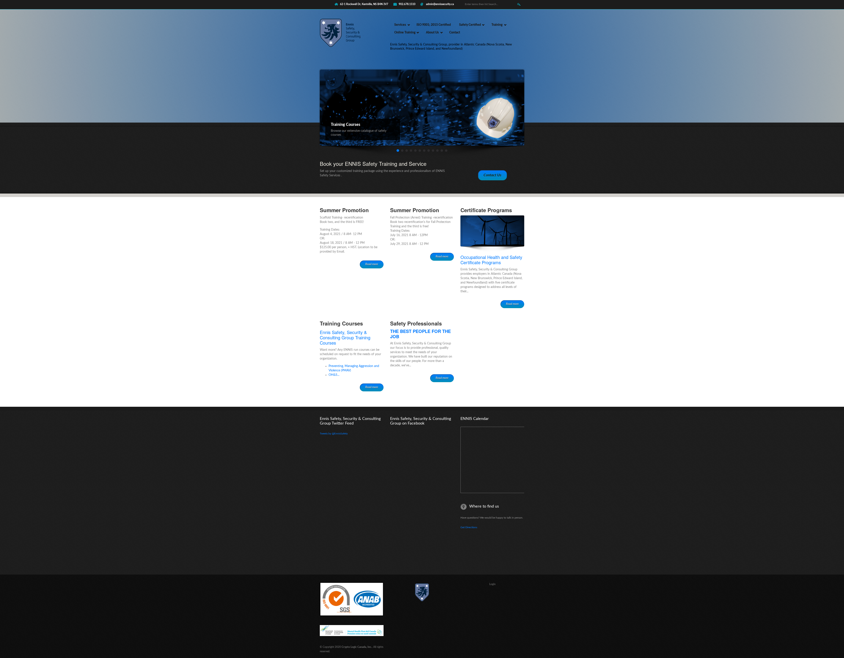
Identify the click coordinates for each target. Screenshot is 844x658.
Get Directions (468, 527)
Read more (371, 264)
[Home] (343, 46)
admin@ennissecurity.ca (440, 4)
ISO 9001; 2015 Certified (434, 24)
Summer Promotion (344, 210)
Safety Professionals (416, 323)
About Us (432, 32)
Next (516, 107)
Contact (454, 32)
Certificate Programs (486, 210)
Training (496, 24)
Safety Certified (470, 24)
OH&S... (334, 374)
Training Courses (341, 323)
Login (492, 584)
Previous (323, 107)
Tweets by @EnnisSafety (334, 433)
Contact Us (492, 175)
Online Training (404, 32)
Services (400, 24)
